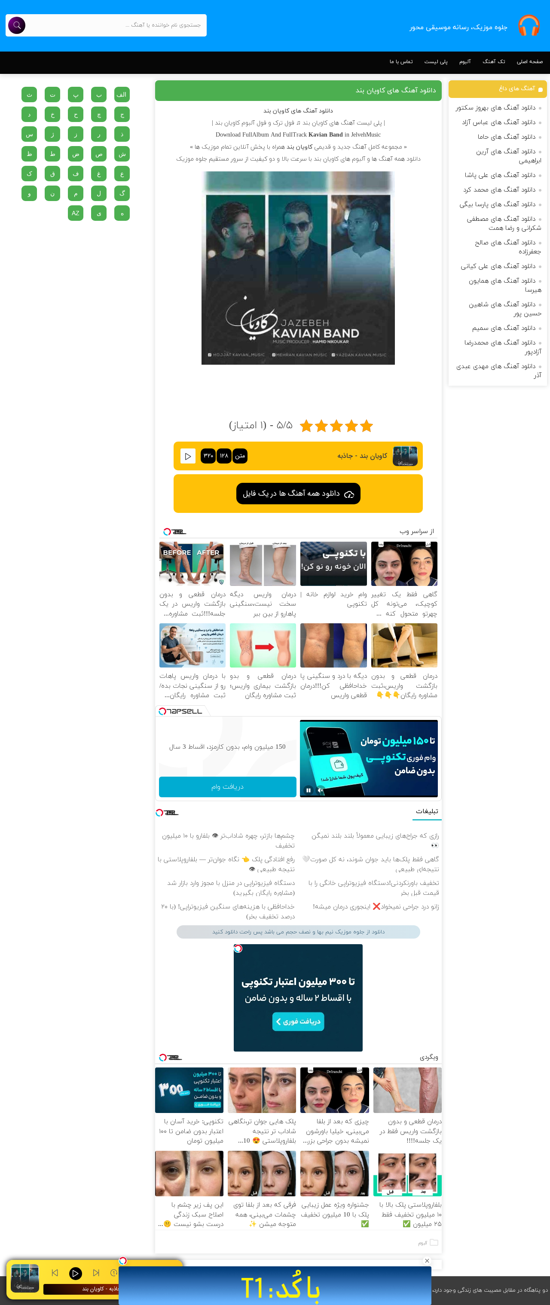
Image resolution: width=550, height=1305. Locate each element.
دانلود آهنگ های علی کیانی (498, 266)
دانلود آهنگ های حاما (506, 137)
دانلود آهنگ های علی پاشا (500, 175)
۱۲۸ (224, 456)
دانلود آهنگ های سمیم (503, 328)
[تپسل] (123, 1260)
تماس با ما (401, 61)
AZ (75, 213)
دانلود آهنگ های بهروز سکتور (495, 108)
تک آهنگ (494, 61)
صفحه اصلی (530, 61)
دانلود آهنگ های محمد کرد (499, 190)
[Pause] (308, 790)
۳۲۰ (208, 456)
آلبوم (465, 61)
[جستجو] (16, 25)
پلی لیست (436, 61)
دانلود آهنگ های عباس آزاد (498, 122)
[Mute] (320, 790)
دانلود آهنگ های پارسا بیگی (497, 204)
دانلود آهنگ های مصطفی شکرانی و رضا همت (504, 224)
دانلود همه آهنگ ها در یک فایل (291, 494)
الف (121, 94)
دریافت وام (227, 787)
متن (240, 456)
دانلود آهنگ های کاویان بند (396, 90)
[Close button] (427, 1260)
